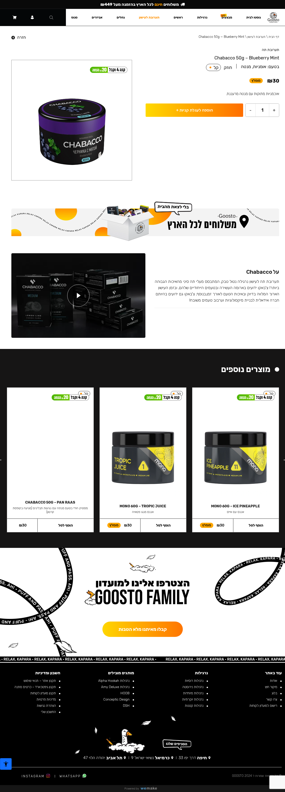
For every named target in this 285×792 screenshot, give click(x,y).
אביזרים (97, 17)
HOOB (125, 693)
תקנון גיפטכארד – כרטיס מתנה (35, 687)
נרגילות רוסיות (194, 681)
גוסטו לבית (253, 17)
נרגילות (202, 17)
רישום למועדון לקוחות (263, 706)
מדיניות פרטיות (47, 699)
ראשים (178, 17)
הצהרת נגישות (47, 706)
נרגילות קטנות (194, 706)
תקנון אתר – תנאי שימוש (40, 681)
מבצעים (227, 17)
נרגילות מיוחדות (193, 693)
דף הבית (274, 37)
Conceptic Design (116, 699)
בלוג (275, 693)
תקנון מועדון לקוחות (43, 693)
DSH (126, 706)
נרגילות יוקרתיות (193, 699)
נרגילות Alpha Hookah (114, 681)
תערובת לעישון (256, 37)
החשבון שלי (49, 712)
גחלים (121, 17)
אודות (274, 681)
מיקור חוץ (271, 687)
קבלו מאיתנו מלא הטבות (142, 629)
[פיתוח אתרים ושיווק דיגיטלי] (150, 788)
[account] (32, 17)
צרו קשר (272, 699)
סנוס (74, 17)
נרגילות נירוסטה (193, 687)
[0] (14, 17)
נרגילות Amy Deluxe (115, 687)
